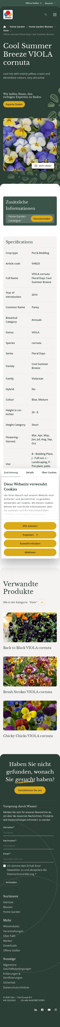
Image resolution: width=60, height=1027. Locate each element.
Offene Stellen (11, 950)
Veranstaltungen (13, 931)
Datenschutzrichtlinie (16, 987)
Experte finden (14, 104)
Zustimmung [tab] (11, 472)
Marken (7, 941)
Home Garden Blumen (41, 27)
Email (6, 853)
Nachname (9, 840)
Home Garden (17, 27)
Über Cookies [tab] (49, 472)
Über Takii (9, 936)
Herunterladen (41, 218)
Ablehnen (30, 552)
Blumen (7, 907)
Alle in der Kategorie (20, 602)
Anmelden (11, 882)
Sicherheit (9, 982)
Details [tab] (30, 472)
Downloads (10, 945)
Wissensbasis (11, 926)
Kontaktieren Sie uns (30, 790)
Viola (6, 30)
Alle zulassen (30, 525)
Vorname (8, 827)
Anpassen (28, 534)
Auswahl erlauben (30, 543)
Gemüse (8, 902)
